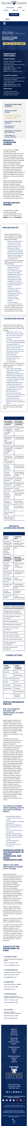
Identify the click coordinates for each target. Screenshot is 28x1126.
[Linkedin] (14, 1092)
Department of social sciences (10, 136)
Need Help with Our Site (15, 1106)
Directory (15, 10)
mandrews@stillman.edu (11, 1002)
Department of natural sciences (13, 122)
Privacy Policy (6, 1106)
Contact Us (22, 1106)
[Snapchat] (18, 1092)
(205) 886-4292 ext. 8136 (11, 1016)
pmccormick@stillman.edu (11, 965)
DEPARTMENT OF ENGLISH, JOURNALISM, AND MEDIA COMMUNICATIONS (13, 116)
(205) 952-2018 (8, 987)
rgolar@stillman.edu (9, 989)
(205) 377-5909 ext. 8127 (11, 963)
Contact (6, 10)
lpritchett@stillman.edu (11, 1018)
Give (23, 10)
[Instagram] (9, 1092)
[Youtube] (16, 1092)
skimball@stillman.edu (10, 977)
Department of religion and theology (13, 131)
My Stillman (10, 7)
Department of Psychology (10, 127)
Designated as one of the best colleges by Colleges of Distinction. (14, 1097)
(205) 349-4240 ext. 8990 (11, 975)
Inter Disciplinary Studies (11, 111)
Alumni (20, 7)
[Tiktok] (21, 1092)
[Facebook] (7, 1092)
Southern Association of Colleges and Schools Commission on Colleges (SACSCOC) (14, 1111)
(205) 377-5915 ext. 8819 (11, 1000)
